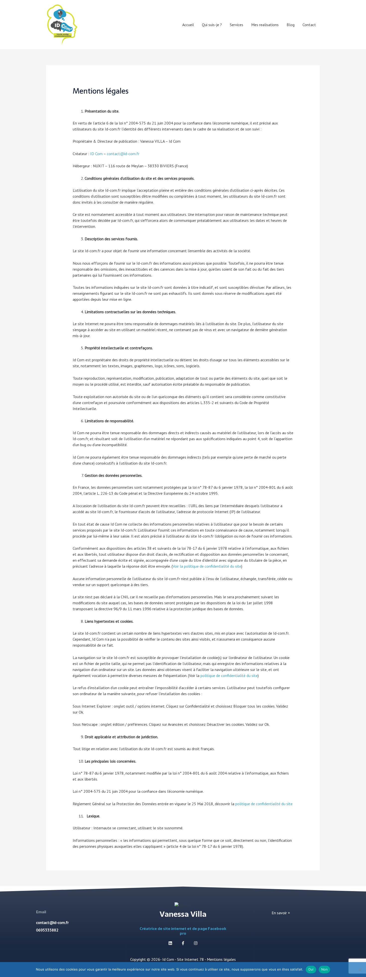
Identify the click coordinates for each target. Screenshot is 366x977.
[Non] (359, 969)
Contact (309, 24)
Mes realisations (265, 24)
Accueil (188, 24)
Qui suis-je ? (212, 24)
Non (324, 969)
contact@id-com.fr (123, 153)
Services (236, 24)
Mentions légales (221, 959)
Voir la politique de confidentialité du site (207, 566)
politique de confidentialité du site (229, 675)
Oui (311, 969)
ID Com (96, 153)
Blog (291, 24)
